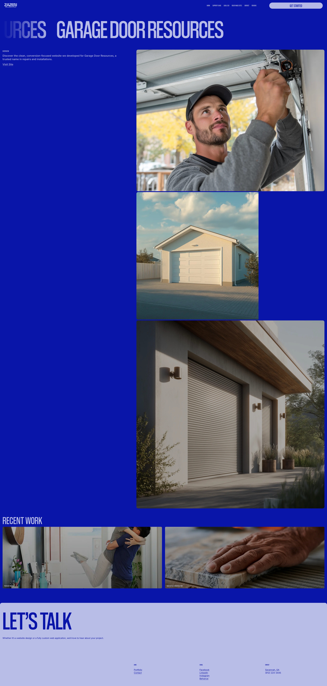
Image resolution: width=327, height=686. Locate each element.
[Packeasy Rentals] (82, 557)
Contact (138, 673)
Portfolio (138, 670)
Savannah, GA (272, 670)
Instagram (204, 675)
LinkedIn (204, 673)
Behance (204, 678)
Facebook (204, 670)
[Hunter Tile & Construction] (244, 557)
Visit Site (8, 64)
